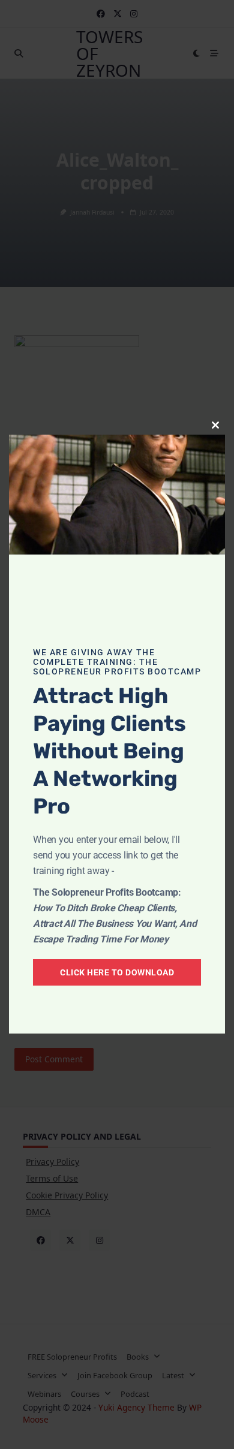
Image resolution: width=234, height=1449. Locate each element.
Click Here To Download (117, 972)
